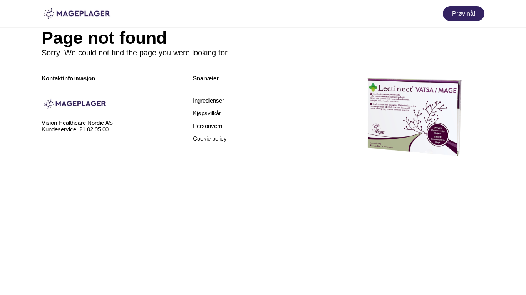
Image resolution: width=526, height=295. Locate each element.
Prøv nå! (463, 13)
